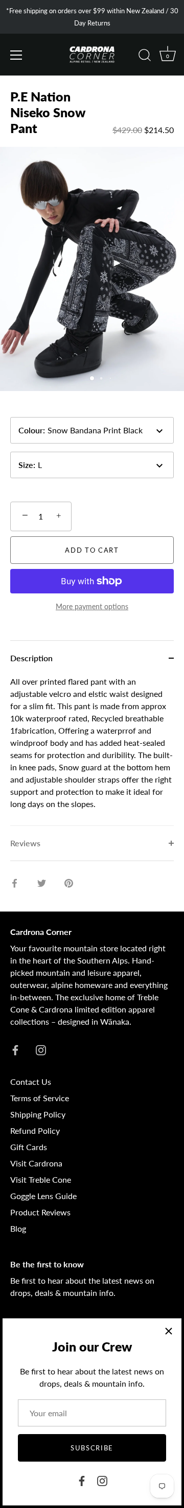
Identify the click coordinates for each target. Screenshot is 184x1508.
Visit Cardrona (36, 1163)
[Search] (144, 56)
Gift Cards (28, 1147)
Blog (18, 1228)
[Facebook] (82, 1480)
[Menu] (16, 55)
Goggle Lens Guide (43, 1196)
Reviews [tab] (25, 843)
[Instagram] (102, 1480)
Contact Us (30, 1081)
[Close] (168, 1331)
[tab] (92, 750)
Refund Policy (35, 1130)
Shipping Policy (37, 1114)
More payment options (92, 606)
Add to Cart (92, 550)
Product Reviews (40, 1212)
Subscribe (92, 1448)
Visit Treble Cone (40, 1179)
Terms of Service (39, 1098)
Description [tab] (31, 658)
